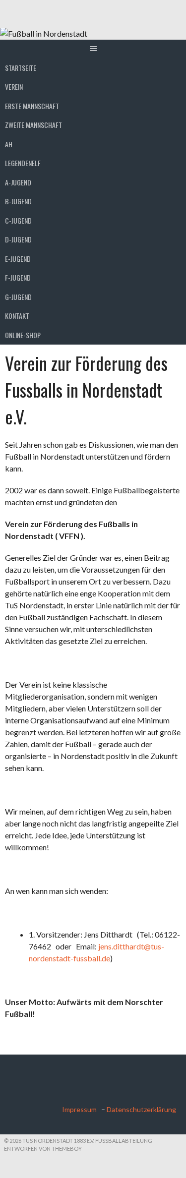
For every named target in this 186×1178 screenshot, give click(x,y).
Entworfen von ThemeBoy (43, 1148)
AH (8, 144)
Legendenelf (23, 163)
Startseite (20, 67)
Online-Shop (23, 335)
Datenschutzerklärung (141, 1109)
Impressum (81, 1109)
